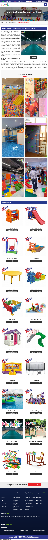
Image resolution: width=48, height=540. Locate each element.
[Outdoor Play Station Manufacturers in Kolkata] (35, 338)
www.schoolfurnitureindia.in (39, 530)
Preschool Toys (28, 495)
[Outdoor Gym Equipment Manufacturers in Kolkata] (35, 429)
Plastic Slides (39, 503)
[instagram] (31, 1)
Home (2, 22)
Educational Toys (28, 503)
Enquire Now (9, 230)
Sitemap (3, 504)
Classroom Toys (28, 498)
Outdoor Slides (40, 498)
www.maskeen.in (24, 530)
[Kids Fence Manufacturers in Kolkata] (12, 307)
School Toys (27, 509)
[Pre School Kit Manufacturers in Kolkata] (12, 460)
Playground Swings (17, 498)
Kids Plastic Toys (28, 501)
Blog (3, 501)
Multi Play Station (16, 506)
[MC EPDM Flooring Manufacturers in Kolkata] (12, 429)
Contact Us (4, 503)
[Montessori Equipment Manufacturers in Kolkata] (35, 399)
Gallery (3, 498)
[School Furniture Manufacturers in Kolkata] (35, 460)
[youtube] (29, 1)
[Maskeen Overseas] (5, 4)
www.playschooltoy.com (9, 530)
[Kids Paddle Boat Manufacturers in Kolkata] (12, 399)
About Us (3, 497)
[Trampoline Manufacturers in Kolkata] (35, 368)
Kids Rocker (15, 500)
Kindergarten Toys (28, 504)
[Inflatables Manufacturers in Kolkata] (12, 368)
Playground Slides (16, 497)
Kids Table (15, 501)
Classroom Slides (40, 501)
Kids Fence (15, 504)
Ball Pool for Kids (16, 503)
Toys (6, 22)
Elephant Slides (40, 495)
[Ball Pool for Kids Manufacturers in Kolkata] (35, 277)
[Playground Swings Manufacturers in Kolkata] (12, 246)
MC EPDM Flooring (12, 22)
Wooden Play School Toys (30, 497)
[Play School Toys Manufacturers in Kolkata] (12, 216)
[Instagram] (13, 97)
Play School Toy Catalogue (41, 1)
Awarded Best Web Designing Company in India (31, 537)
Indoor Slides (39, 504)
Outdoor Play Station (17, 509)
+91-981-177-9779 (7, 1)
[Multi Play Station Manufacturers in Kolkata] (35, 307)
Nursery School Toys (29, 500)
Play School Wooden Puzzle (29, 507)
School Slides (39, 500)
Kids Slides (39, 497)
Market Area (4, 506)
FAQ (2, 500)
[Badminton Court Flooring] (34, 43)
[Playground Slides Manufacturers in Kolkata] (35, 216)
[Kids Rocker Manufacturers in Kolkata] (35, 246)
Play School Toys (16, 495)
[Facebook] (27, 1)
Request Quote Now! (35, 485)
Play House (15, 507)
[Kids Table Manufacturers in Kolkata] (12, 277)
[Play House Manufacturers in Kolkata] (12, 338)
